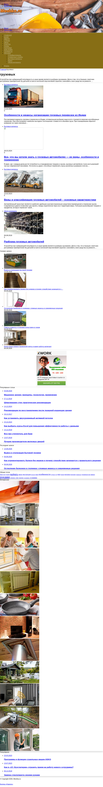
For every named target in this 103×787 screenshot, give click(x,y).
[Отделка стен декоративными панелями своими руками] (19, 637)
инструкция (27, 474)
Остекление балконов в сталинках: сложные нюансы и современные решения (33, 308)
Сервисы (8, 51)
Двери (7, 39)
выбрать (14, 474)
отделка (53, 474)
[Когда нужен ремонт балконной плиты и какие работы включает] (15, 345)
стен (17, 478)
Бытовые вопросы (15, 59)
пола (62, 474)
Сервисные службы (15, 57)
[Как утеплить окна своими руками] (19, 570)
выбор (8, 474)
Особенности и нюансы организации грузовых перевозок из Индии (45, 115)
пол (59, 474)
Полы (6, 46)
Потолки (8, 48)
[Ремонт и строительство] (11, 25)
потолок (73, 474)
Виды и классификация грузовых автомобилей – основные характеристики (50, 199)
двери (20, 474)
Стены (7, 41)
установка (33, 478)
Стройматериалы (14, 55)
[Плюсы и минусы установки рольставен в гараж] (15, 325)
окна (36, 474)
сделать (12, 478)
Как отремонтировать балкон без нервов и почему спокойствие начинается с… (33, 289)
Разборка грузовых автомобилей (24, 241)
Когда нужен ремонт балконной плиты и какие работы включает (28, 346)
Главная (3, 69)
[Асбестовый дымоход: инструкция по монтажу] (19, 660)
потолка (67, 474)
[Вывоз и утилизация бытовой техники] (15, 268)
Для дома (8, 50)
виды (4, 474)
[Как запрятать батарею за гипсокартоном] (19, 592)
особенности (44, 474)
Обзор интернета (14, 62)
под (56, 474)
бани (1, 474)
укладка (21, 477)
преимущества (86, 474)
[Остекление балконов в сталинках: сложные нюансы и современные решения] (15, 306)
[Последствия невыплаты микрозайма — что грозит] (19, 547)
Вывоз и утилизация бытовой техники (18, 270)
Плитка (7, 44)
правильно (78, 474)
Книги (10, 60)
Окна (6, 42)
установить (27, 477)
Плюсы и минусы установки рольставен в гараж (22, 327)
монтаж (33, 474)
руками (5, 477)
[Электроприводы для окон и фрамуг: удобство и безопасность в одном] (19, 705)
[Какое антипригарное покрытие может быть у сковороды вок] (19, 615)
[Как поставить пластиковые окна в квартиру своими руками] (19, 750)
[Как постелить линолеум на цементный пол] (19, 502)
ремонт (93, 474)
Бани (6, 37)
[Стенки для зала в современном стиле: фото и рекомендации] (19, 525)
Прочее (7, 53)
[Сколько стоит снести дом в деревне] (19, 683)
